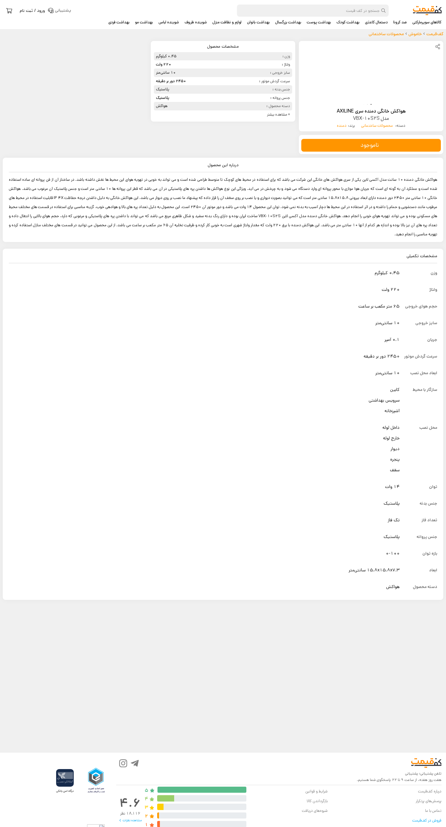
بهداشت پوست (319, 22)
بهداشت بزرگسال (288, 22)
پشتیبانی (411, 773)
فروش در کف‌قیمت (426, 820)
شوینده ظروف (195, 22)
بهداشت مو (144, 22)
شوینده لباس (168, 22)
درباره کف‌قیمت (429, 791)
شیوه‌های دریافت (315, 811)
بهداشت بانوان (258, 22)
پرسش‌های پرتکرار (428, 801)
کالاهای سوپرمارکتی (426, 22)
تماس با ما (433, 811)
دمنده (341, 126)
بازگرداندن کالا (317, 801)
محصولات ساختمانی (377, 126)
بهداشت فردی (119, 22)
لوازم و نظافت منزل (227, 22)
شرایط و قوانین (316, 791)
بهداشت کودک (348, 22)
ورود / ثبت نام (32, 11)
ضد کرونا (400, 22)
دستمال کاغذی (376, 22)
